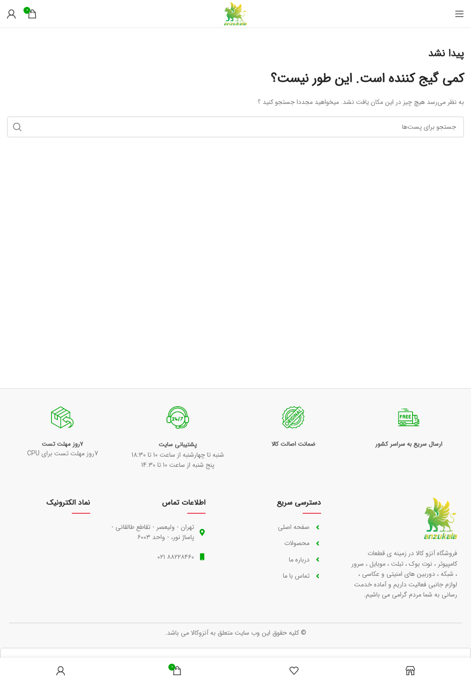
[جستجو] (17, 127)
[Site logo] (235, 13)
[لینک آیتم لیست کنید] (272, 527)
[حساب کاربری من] (11, 14)
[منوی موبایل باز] (459, 14)
